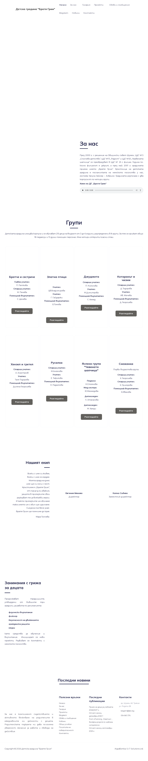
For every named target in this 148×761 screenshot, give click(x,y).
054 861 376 (125, 715)
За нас (73, 5)
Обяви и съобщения (119, 5)
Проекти (98, 5)
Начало (62, 5)
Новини (76, 13)
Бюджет (63, 13)
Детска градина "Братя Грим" (35, 9)
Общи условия (65, 724)
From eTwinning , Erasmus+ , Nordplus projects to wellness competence (101, 722)
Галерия (86, 5)
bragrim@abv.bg (127, 711)
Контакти (89, 13)
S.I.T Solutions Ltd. (135, 749)
